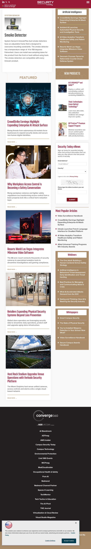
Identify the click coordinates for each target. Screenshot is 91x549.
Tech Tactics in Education (45, 499)
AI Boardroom (45, 431)
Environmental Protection (45, 454)
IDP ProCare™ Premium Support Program (76, 125)
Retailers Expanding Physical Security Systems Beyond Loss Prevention (26, 313)
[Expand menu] (88, 2)
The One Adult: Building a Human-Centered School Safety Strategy (73, 262)
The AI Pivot (45, 504)
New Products (72, 73)
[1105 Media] (45, 424)
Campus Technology (45, 449)
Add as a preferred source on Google (10, 5)
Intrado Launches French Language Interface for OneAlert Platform (72, 230)
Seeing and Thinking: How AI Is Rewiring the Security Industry (73, 300)
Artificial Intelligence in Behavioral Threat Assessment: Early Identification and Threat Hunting (73, 273)
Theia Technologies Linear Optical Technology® (75, 104)
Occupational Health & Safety (45, 472)
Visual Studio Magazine (45, 517)
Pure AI (45, 476)
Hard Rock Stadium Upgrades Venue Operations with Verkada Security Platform (25, 378)
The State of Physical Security (72, 323)
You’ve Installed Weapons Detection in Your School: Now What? (72, 330)
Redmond (46, 481)
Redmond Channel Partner (45, 485)
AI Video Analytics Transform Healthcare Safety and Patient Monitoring (72, 39)
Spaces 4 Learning (45, 490)
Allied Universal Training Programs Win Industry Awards (72, 245)
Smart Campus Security (69, 318)
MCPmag (45, 463)
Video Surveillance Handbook (70, 216)
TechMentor (46, 494)
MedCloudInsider (45, 467)
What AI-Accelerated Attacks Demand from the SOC (71, 293)
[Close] (75, 522)
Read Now (11, 142)
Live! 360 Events (45, 458)
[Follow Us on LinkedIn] (3, 2)
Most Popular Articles (66, 211)
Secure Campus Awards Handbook (70, 344)
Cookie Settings (50, 541)
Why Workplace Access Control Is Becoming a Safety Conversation (24, 186)
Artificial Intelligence (72, 12)
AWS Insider (45, 440)
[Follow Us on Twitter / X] (6, 2)
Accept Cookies (69, 541)
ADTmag (45, 435)
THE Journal (45, 508)
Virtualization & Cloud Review (45, 513)
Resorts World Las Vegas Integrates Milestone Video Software (25, 251)
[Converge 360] (45, 416)
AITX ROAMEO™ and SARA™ (75, 84)
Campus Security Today (45, 444)
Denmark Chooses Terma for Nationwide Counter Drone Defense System (72, 58)
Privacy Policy (74, 176)
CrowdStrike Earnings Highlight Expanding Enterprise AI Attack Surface (27, 123)
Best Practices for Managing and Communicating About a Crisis (72, 284)
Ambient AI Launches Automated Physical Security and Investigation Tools (72, 29)
